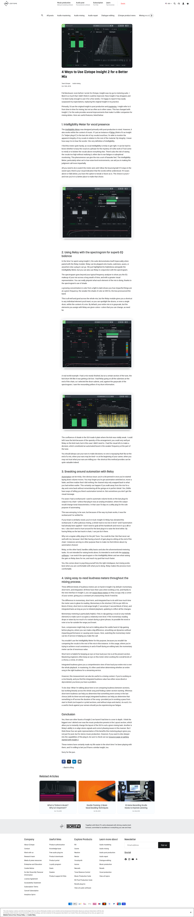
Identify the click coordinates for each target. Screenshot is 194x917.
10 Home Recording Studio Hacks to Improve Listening (136, 806)
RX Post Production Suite (83, 880)
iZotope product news (126, 15)
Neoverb (77, 868)
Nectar (76, 856)
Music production (105, 864)
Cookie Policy (32, 915)
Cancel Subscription (31, 891)
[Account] (183, 3)
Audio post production (107, 853)
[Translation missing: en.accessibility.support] (179, 3)
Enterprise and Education (33, 864)
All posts (50, 15)
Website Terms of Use (9, 915)
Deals (51, 868)
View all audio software (82, 888)
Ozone (76, 849)
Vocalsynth (78, 860)
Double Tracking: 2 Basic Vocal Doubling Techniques (97, 806)
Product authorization (57, 845)
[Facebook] (125, 859)
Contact (27, 849)
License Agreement (31, 879)
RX (75, 845)
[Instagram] (129, 859)
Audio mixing (79, 15)
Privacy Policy (21, 915)
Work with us (28, 853)
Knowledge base (55, 849)
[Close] (191, 912)
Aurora (76, 864)
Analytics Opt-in (29, 895)
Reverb (101, 868)
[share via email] (80, 761)
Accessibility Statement (32, 883)
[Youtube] (133, 859)
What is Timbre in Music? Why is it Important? (57, 806)
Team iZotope (66, 83)
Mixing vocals (144, 15)
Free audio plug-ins (56, 853)
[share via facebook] (64, 761)
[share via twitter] (69, 761)
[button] (42, 15)
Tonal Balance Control (82, 872)
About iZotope (29, 845)
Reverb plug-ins (79, 884)
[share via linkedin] (74, 761)
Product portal (54, 860)
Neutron (77, 853)
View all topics (104, 876)
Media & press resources (33, 860)
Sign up (164, 845)
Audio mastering (63, 15)
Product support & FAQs (57, 876)
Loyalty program (55, 864)
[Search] (174, 3)
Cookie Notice (29, 868)
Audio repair (93, 15)
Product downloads (56, 856)
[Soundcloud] (136, 859)
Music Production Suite (82, 876)
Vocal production (105, 872)
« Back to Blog (68, 767)
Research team (29, 856)
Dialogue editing (107, 15)
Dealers (52, 872)
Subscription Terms (31, 887)
